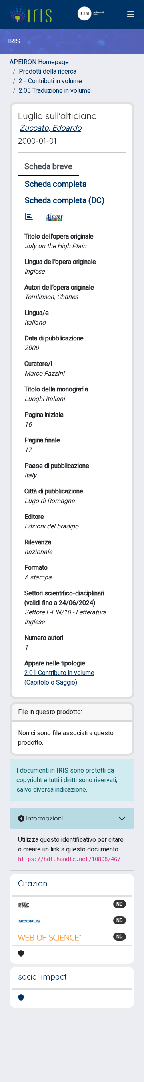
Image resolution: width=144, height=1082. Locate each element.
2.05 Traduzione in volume (55, 91)
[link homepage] (34, 14)
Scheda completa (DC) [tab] (64, 200)
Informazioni (43, 818)
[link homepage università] (93, 14)
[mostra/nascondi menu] (130, 14)
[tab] (29, 217)
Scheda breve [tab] (48, 166)
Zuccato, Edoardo (50, 128)
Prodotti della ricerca (47, 71)
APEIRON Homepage (39, 62)
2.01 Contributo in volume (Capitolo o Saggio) (59, 677)
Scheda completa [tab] (55, 184)
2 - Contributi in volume (50, 81)
